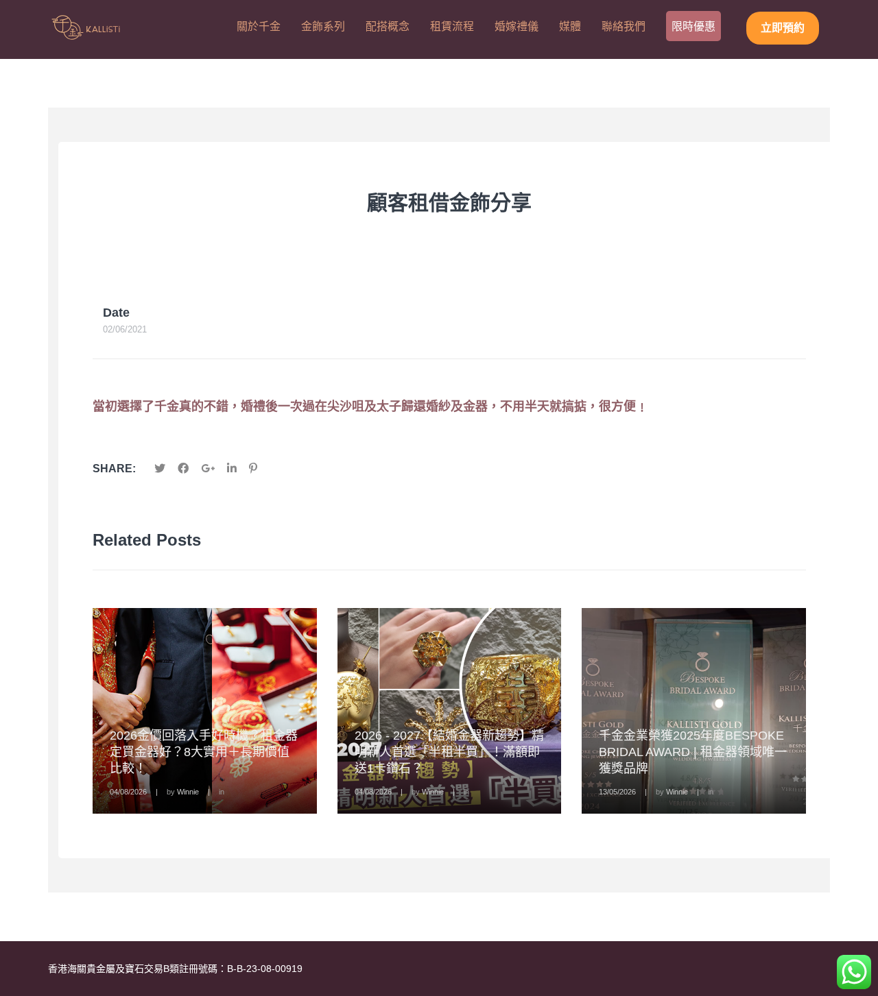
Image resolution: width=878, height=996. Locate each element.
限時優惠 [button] (693, 26)
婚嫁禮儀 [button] (516, 26)
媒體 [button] (570, 26)
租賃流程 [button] (452, 26)
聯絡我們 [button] (623, 26)
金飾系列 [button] (323, 26)
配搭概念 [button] (388, 26)
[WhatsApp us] (854, 972)
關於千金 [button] (259, 26)
